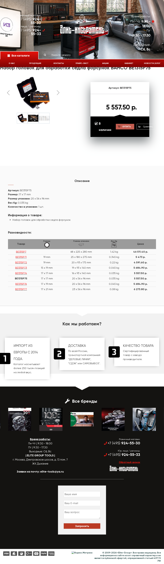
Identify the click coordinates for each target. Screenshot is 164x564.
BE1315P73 (21, 267)
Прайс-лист (82, 63)
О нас (12, 63)
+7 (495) (30, 21)
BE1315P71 (21, 257)
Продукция (35, 63)
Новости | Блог (152, 63)
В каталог (17, 428)
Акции (105, 63)
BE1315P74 (21, 273)
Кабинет (129, 63)
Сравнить (148, 126)
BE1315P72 (21, 262)
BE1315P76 (21, 283)
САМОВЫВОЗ (91, 363)
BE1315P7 (21, 251)
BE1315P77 (21, 289)
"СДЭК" (72, 363)
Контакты (58, 63)
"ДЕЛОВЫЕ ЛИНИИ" (79, 359)
